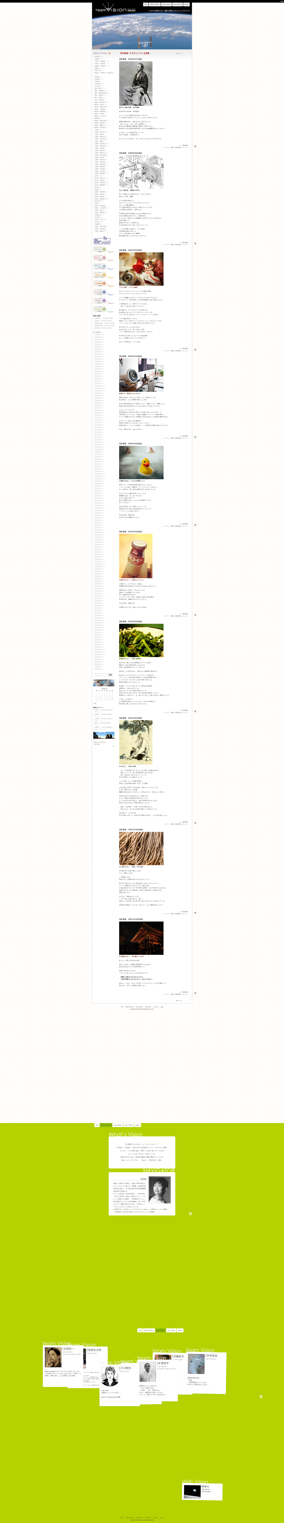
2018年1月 (97, 413)
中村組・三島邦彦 (99, 63)
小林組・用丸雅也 (99, 169)
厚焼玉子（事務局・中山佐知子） (104, 73)
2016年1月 (97, 471)
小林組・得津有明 (99, 164)
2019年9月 (97, 364)
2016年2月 (97, 469)
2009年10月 (98, 654)
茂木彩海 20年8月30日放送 (130, 153)
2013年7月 (97, 544)
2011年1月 (97, 618)
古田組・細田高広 (99, 212)
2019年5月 (97, 374)
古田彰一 (97, 203)
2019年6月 (97, 371)
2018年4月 (97, 405)
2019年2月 (97, 381)
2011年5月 (97, 608)
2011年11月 (98, 593)
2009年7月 (97, 662)
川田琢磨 (97, 224)
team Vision (139, 1007)
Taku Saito (97, 744)
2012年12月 (98, 562)
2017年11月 (98, 417)
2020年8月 (97, 337)
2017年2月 (97, 439)
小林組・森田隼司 (99, 166)
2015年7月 (97, 486)
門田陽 (96, 189)
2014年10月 (98, 508)
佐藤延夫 (178, 1356)
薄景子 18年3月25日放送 (102, 723)
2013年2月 (97, 557)
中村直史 (97, 59)
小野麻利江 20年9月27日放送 (103, 318)
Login (161, 1007)
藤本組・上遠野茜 (99, 109)
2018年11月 (98, 388)
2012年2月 (97, 586)
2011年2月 (97, 615)
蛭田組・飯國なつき (100, 125)
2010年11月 (98, 623)
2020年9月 (97, 334)
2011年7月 (97, 603)
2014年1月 (97, 530)
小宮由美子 (97, 215)
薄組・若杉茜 (98, 97)
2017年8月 (97, 425)
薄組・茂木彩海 (175, 147)
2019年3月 (97, 378)
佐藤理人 (97, 68)
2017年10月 (98, 420)
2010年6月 (97, 635)
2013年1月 (97, 559)
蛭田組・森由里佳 (99, 123)
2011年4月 (97, 610)
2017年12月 (98, 415)
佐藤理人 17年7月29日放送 (103, 727)
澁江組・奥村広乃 (99, 178)
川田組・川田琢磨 (99, 228)
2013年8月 (97, 542)
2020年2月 (97, 352)
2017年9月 (97, 422)
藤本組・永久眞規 (99, 116)
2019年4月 (97, 376)
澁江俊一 (97, 176)
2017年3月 (97, 437)
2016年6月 (97, 459)
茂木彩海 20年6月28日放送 (130, 250)
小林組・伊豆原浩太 (100, 139)
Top (122, 1007)
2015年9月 (97, 481)
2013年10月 (98, 537)
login (281, 1)
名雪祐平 (97, 56)
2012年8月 (97, 571)
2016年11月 (98, 447)
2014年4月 (97, 522)
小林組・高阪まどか (100, 153)
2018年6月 (97, 400)
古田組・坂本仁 (99, 210)
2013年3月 (97, 554)
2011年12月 (98, 591)
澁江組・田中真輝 (99, 182)
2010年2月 (97, 645)
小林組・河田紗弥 (99, 162)
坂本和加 (97, 81)
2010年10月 (98, 625)
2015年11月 (98, 476)
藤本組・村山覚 (99, 104)
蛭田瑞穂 (97, 118)
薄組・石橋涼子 (99, 95)
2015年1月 (97, 500)
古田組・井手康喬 (99, 206)
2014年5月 (97, 520)
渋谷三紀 (97, 222)
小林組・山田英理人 (100, 146)
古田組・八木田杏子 (100, 208)
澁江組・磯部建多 (99, 185)
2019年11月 (98, 359)
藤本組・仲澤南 (99, 113)
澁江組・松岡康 (99, 180)
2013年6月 (97, 547)
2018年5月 (97, 403)
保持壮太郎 (97, 70)
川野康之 (97, 77)
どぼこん (97, 729)
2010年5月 (97, 637)
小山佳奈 (97, 86)
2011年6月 (97, 605)
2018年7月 (97, 398)
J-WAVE (137, 1157)
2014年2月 (97, 527)
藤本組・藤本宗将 (99, 102)
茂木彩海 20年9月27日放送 (130, 59)
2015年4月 (97, 493)
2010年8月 (97, 630)
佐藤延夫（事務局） (100, 66)
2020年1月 (97, 354)
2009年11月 (98, 652)
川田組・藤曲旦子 (99, 231)
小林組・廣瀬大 (99, 141)
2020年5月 (97, 344)
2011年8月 (97, 601)
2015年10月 (98, 479)
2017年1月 (97, 442)
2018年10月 (98, 391)
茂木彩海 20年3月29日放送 (130, 621)
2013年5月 (97, 549)
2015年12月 (98, 474)
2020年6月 (97, 342)
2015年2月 (97, 498)
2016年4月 (97, 464)
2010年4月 (97, 640)
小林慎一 (97, 130)
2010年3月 (97, 642)
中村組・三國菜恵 (99, 61)
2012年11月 (98, 564)
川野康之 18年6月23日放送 (103, 718)
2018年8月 (97, 396)
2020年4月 (97, 347)
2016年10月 (98, 449)
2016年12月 (98, 444)
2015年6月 (97, 488)
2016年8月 (97, 454)
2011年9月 (97, 598)
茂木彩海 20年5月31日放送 (130, 356)
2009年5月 (97, 667)
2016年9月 (97, 452)
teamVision (160, 1330)
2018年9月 (97, 393)
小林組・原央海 (99, 157)
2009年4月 (97, 669)
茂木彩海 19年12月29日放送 (131, 830)
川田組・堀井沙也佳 (100, 226)
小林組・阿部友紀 (99, 150)
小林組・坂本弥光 (99, 132)
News (155, 1007)
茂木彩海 (185, 145)
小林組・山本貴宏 (99, 171)
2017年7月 (97, 427)
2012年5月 (97, 579)
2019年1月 (97, 383)
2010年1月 (97, 647)
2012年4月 (97, 581)
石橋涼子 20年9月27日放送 (103, 320)
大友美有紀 (97, 84)
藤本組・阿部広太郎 (100, 107)
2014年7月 (97, 515)
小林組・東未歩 (99, 134)
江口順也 (97, 217)
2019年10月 (98, 361)
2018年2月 (97, 410)
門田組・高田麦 (99, 196)
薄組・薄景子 (98, 88)
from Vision (148, 1007)
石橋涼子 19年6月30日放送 (103, 714)
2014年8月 (97, 513)
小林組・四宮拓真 (99, 159)
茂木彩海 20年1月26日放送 (130, 718)
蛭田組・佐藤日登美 (100, 120)
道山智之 (97, 187)
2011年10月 (98, 596)
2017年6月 (97, 430)
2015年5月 (97, 491)
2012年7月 (97, 574)
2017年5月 (97, 432)
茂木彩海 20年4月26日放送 (130, 444)
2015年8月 (97, 483)
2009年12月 (98, 649)
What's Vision (129, 1007)
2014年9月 (97, 510)
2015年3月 (97, 496)
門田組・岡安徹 (99, 194)
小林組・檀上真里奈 (100, 155)
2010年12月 (98, 620)
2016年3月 (97, 466)
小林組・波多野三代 (100, 143)
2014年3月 (97, 525)
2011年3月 (97, 613)
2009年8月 (97, 659)
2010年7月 (97, 632)
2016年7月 (97, 457)
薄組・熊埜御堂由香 (100, 93)
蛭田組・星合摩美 (99, 127)
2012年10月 (98, 566)
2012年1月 (97, 588)
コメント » (184, 147)
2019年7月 (97, 369)
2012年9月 (97, 569)
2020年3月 (97, 349)
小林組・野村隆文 (99, 173)
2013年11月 (98, 535)
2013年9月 (97, 540)
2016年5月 (97, 461)
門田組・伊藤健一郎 (100, 199)
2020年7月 (97, 339)
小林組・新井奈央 (99, 136)
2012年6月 (97, 576)
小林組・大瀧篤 (99, 148)
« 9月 (94, 703)
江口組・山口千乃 (99, 219)
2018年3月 (97, 408)
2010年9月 (97, 627)
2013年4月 (97, 552)
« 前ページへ (179, 53)
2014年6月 (97, 518)
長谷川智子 (97, 201)
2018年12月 (98, 386)
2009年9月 (97, 657)
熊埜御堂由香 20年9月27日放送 (104, 323)
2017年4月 (97, 435)
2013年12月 (98, 532)
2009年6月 (97, 664)
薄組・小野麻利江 (99, 90)
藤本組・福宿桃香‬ (99, 111)
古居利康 (97, 79)
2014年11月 (98, 505)
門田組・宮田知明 (99, 192)
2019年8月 (97, 366)
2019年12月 (98, 356)
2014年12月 (98, 503)
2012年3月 (97, 583)
